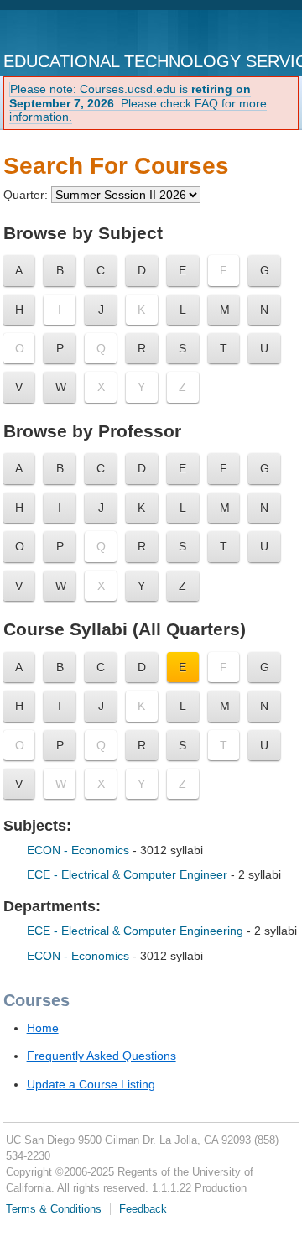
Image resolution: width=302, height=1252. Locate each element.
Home (43, 1028)
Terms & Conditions (54, 1209)
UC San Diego (73, 31)
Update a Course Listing (91, 1084)
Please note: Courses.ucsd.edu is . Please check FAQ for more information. (138, 103)
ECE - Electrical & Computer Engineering (137, 930)
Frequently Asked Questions (101, 1055)
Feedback (143, 1209)
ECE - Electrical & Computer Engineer (127, 874)
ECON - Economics (80, 850)
